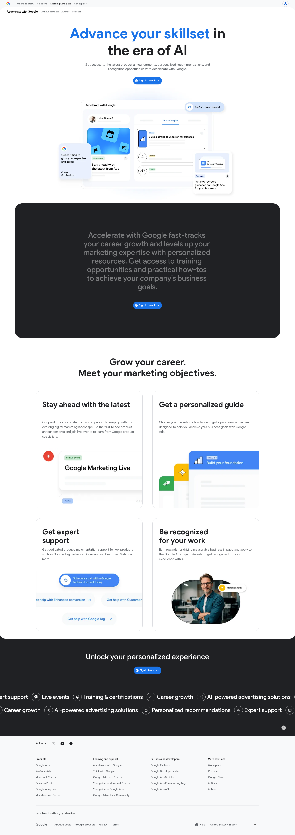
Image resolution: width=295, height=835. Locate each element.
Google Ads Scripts (162, 777)
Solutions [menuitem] (42, 3)
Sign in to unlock (149, 80)
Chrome (213, 771)
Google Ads (43, 765)
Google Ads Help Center (107, 777)
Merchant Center (46, 777)
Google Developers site (165, 771)
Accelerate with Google (107, 765)
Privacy (103, 824)
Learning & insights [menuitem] (60, 3)
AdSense (213, 783)
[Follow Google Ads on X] (53, 743)
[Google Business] (8, 3)
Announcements (50, 11)
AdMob (212, 789)
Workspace (214, 765)
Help (202, 824)
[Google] (41, 825)
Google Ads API (160, 789)
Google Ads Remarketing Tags (168, 783)
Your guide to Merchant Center (111, 783)
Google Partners (160, 765)
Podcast (76, 11)
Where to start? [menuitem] (25, 3)
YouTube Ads (43, 771)
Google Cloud (216, 777)
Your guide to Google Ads (108, 789)
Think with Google (104, 771)
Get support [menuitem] (81, 3)
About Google (63, 824)
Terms (115, 824)
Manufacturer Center (48, 795)
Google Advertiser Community (111, 795)
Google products (85, 824)
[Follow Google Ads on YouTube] (62, 743)
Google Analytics (46, 789)
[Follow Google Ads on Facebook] (71, 743)
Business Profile (45, 783)
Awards (65, 11)
